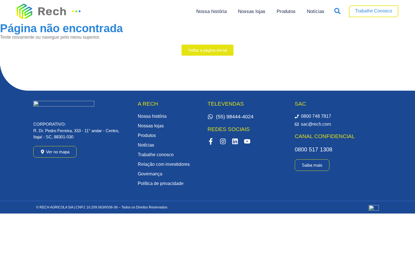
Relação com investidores (164, 164)
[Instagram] (223, 141)
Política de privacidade (161, 183)
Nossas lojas (251, 11)
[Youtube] (247, 141)
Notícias (315, 11)
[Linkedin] (235, 141)
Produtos (286, 11)
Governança (150, 173)
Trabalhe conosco (156, 154)
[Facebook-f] (210, 141)
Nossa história (211, 11)
